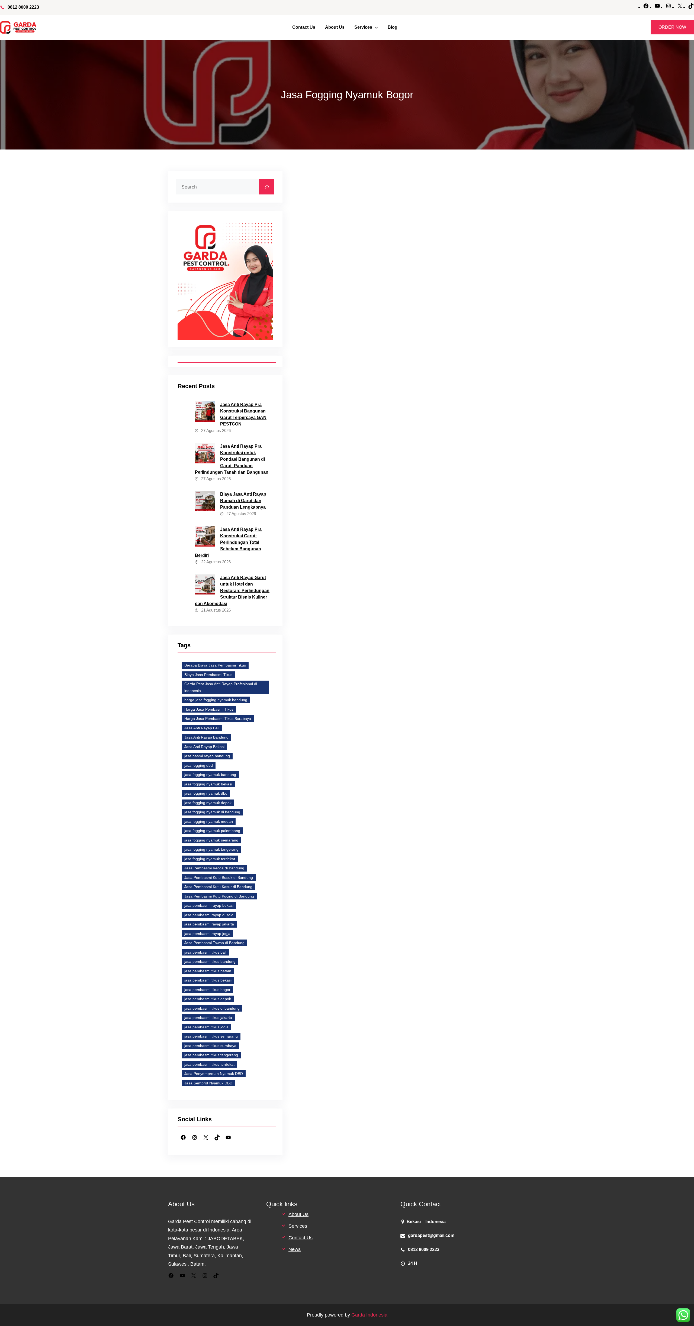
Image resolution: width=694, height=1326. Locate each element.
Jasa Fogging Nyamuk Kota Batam (416, 690)
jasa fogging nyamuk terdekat (209, 859)
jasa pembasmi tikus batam (207, 971)
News (294, 1249)
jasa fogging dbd (198, 765)
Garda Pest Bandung (330, 626)
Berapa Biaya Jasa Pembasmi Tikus (215, 665)
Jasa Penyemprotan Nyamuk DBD (213, 1073)
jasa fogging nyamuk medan (208, 821)
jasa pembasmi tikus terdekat (209, 1064)
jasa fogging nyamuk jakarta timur (341, 644)
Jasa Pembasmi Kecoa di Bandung (214, 868)
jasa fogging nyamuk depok (208, 803)
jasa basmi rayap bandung (207, 756)
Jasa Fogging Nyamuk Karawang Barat (345, 672)
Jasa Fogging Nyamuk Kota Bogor (411, 700)
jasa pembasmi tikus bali (205, 952)
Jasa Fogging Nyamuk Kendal (416, 681)
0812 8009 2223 (23, 7)
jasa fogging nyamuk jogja (468, 653)
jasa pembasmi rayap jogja (207, 933)
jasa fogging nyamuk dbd (205, 793)
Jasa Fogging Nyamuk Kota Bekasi (342, 700)
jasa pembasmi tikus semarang (211, 1036)
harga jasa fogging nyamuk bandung (215, 700)
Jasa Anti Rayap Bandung (206, 737)
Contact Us (300, 1237)
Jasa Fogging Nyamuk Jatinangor (341, 653)
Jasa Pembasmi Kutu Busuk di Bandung (218, 877)
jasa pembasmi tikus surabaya (210, 1046)
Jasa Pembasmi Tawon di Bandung (214, 943)
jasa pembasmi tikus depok (207, 999)
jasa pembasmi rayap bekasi (208, 905)
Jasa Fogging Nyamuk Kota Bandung (344, 690)
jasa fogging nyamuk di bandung (212, 812)
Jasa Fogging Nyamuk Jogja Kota (341, 662)
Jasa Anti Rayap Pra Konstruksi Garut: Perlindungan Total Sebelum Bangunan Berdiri (228, 542)
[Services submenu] (376, 27)
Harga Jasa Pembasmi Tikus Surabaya (217, 718)
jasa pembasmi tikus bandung (210, 961)
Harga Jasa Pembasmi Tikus (208, 709)
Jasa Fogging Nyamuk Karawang (408, 662)
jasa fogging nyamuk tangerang (211, 849)
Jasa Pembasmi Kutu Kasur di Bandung (218, 887)
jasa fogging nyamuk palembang (212, 830)
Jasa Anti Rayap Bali (201, 728)
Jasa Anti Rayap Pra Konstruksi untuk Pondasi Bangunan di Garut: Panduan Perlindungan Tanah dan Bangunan (231, 459)
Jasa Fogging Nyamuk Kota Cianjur (414, 709)
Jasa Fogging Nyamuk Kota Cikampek (345, 718)
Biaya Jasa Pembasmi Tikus (208, 674)
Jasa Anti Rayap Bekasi (204, 747)
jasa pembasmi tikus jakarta (208, 1017)
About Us (298, 1214)
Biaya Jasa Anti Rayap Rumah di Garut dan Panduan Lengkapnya (243, 500)
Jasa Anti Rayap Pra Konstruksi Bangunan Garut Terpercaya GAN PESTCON (243, 414)
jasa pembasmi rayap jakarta (209, 924)
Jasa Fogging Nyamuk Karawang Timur (346, 681)
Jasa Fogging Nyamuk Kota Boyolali (343, 709)
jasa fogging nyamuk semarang (211, 840)
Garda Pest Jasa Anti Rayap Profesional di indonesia (220, 687)
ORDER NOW (672, 27)
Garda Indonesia (369, 1315)
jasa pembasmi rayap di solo (208, 915)
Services (297, 1226)
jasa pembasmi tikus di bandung (212, 1008)
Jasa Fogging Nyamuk (358, 608)
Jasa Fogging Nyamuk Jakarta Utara (411, 644)
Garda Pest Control (415, 260)
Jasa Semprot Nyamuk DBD (208, 1083)
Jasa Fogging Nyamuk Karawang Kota (422, 672)
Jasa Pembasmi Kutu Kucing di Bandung (219, 896)
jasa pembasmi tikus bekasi (208, 980)
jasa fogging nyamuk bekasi (208, 784)
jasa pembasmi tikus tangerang (211, 1055)
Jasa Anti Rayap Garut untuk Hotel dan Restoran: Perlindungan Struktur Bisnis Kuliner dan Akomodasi (232, 590)
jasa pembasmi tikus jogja (206, 1027)
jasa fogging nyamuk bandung (210, 774)
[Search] (266, 186)
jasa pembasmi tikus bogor (207, 989)
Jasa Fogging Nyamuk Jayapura (408, 653)
